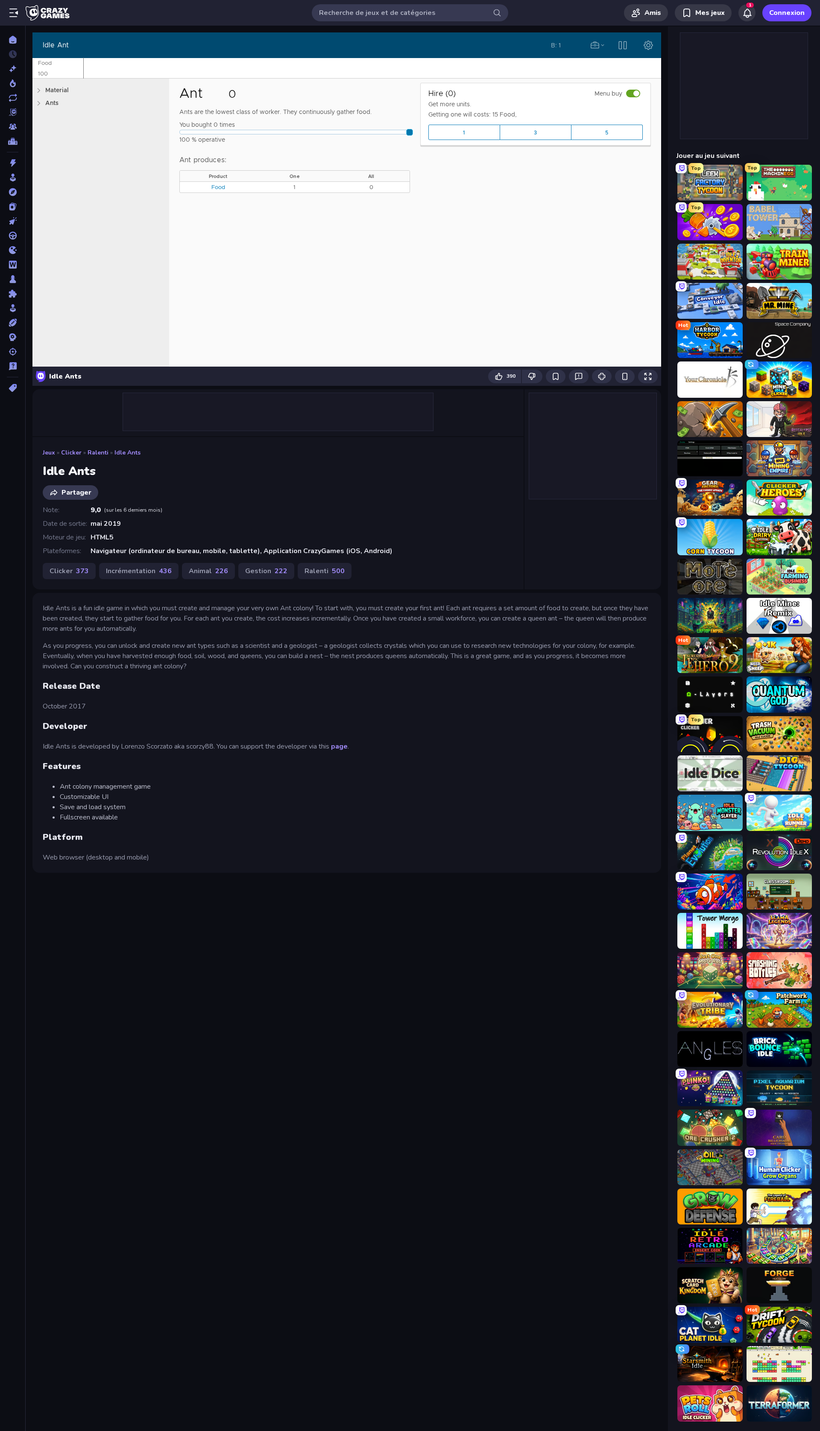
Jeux (49, 453)
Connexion (787, 12)
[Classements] (12, 141)
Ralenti (98, 453)
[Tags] (12, 388)
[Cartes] (12, 206)
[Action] (12, 163)
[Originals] (12, 112)
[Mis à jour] (12, 97)
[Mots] (12, 264)
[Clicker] (12, 221)
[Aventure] (12, 192)
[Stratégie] (12, 337)
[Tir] (12, 351)
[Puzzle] (12, 293)
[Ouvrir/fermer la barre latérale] (13, 13)
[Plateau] (12, 279)
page (339, 746)
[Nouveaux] (12, 68)
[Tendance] (12, 83)
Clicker (71, 453)
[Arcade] (12, 177)
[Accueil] (12, 39)
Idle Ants (127, 453)
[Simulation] (12, 308)
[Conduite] (12, 235)
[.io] (12, 250)
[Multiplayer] (12, 126)
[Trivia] (12, 366)
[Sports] (12, 322)
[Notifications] (747, 12)
